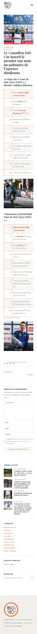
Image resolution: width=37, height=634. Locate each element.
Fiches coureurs (10, 551)
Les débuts (8, 536)
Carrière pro (9, 539)
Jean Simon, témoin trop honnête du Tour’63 (23, 494)
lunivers (19, 626)
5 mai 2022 (18, 501)
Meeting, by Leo (10, 527)
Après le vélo (9, 542)
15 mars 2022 (9, 47)
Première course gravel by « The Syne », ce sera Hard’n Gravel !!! (23, 473)
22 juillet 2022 (20, 469)
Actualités (8, 49)
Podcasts (7, 530)
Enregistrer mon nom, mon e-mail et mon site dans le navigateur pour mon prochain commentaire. (19, 441)
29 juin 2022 (19, 491)
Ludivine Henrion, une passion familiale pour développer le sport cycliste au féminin (22, 485)
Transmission (9, 545)
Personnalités (9, 548)
